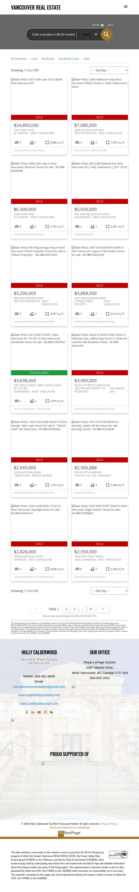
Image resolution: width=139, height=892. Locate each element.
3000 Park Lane (34, 215)
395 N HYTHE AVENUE (93, 474)
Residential (47, 58)
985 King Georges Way (35, 299)
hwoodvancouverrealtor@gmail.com (39, 687)
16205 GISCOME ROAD (33, 474)
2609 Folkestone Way (98, 131)
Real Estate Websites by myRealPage (69, 827)
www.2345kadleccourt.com (39, 703)
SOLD (110, 25)
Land (34, 58)
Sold (86, 58)
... (82, 609)
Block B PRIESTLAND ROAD (100, 386)
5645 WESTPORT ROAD (98, 558)
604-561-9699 (45, 676)
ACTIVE (96, 25)
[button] (26, 712)
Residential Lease (69, 58)
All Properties (19, 58)
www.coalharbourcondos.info (39, 695)
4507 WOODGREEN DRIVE (97, 299)
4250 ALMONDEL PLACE (33, 558)
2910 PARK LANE (34, 131)
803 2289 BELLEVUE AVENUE (95, 215)
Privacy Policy (108, 823)
